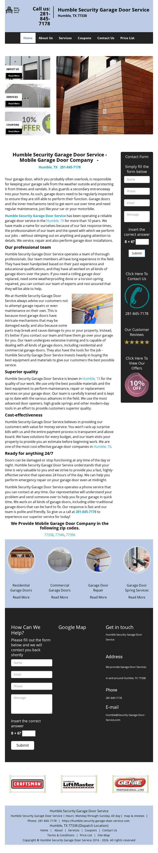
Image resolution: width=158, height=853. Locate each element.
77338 (48, 535)
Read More (14, 75)
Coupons (84, 38)
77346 (59, 535)
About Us (46, 38)
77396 (70, 535)
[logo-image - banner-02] (104, 95)
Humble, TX (48, 167)
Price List (127, 38)
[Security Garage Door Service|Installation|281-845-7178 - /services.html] (27, 95)
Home (28, 38)
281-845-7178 (44, 18)
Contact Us (105, 38)
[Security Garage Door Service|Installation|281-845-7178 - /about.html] (27, 67)
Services (65, 38)
